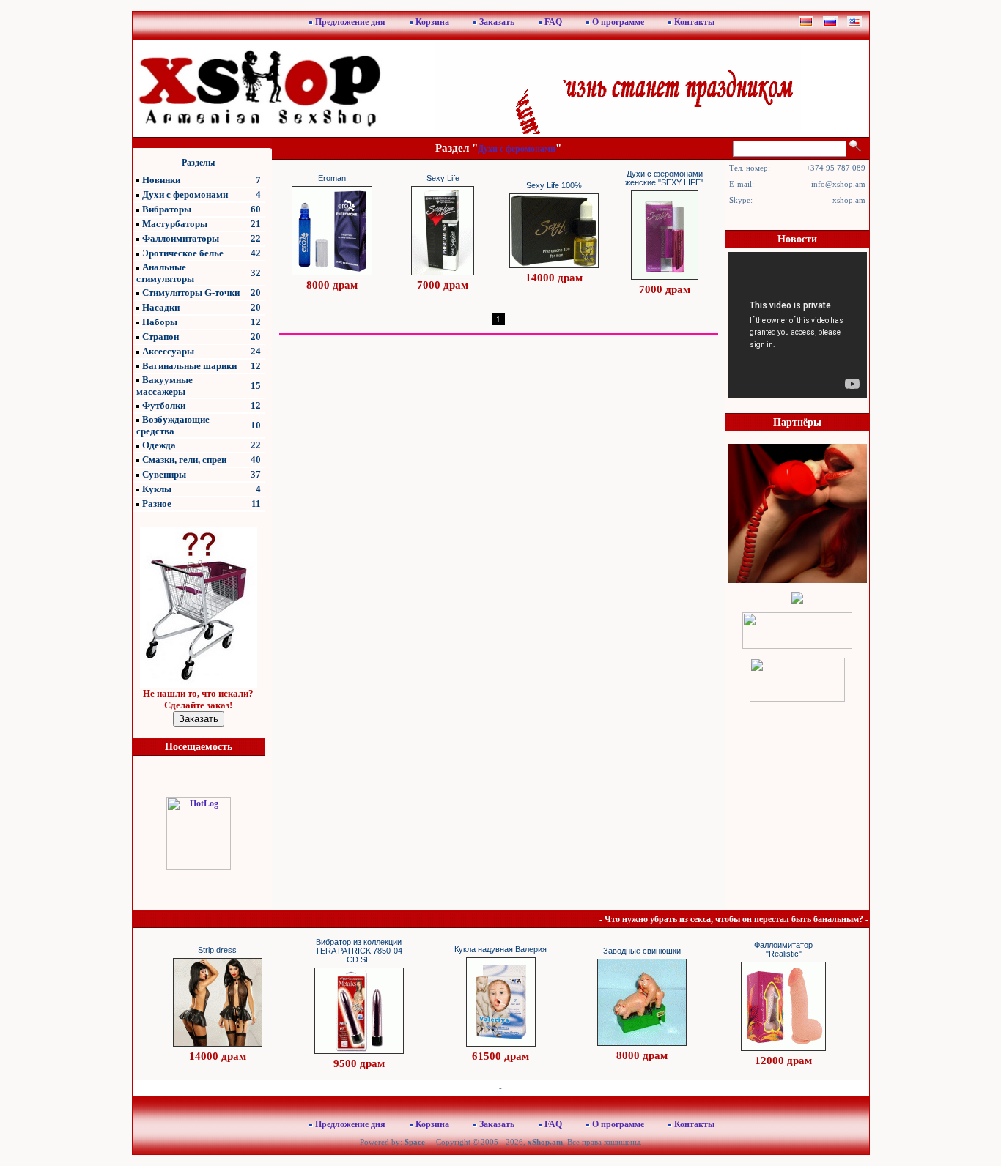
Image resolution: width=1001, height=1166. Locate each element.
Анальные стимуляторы (165, 272)
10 (256, 425)
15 (256, 385)
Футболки (163, 405)
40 (256, 459)
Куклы (156, 488)
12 (256, 321)
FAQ (553, 22)
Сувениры (164, 474)
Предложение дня (350, 22)
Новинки (161, 179)
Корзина (432, 22)
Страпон (160, 336)
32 (256, 272)
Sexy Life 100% (554, 185)
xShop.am (545, 1141)
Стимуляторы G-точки (191, 292)
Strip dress (217, 950)
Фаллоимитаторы (180, 238)
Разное (156, 503)
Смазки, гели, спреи (184, 459)
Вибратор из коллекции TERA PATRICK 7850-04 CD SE (358, 950)
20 (256, 292)
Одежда (159, 444)
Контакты (694, 22)
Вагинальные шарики (189, 365)
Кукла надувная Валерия (500, 949)
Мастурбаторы (174, 223)
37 (256, 474)
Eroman (332, 178)
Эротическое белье (183, 253)
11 (256, 503)
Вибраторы (166, 209)
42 (256, 253)
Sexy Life (442, 178)
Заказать (496, 22)
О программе (618, 22)
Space (415, 1141)
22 (256, 238)
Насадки (161, 307)
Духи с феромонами (185, 194)
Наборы (159, 321)
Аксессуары (168, 351)
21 (256, 223)
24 (256, 351)
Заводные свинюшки (642, 950)
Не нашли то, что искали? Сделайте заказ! (198, 699)
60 (256, 209)
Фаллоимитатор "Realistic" (783, 949)
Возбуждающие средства (173, 425)
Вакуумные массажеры (164, 385)
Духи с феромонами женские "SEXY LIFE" (664, 178)
